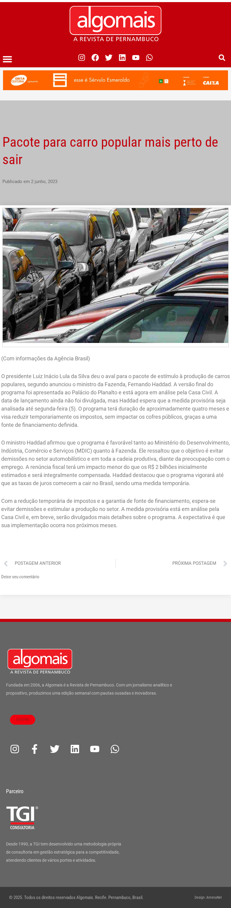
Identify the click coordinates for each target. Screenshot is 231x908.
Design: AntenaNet (208, 897)
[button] (7, 59)
